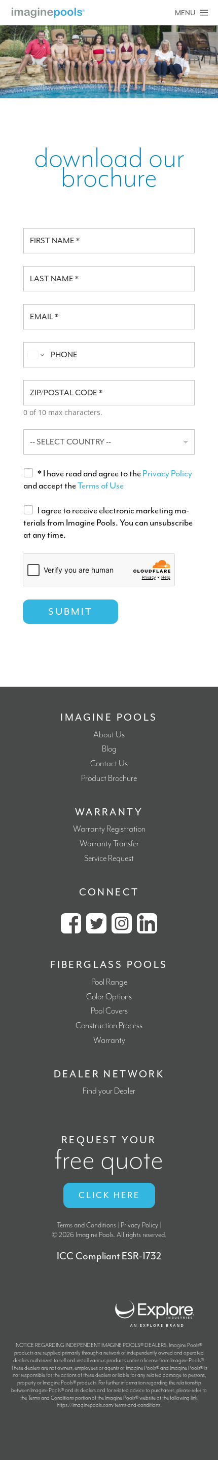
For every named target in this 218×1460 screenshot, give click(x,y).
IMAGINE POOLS (108, 717)
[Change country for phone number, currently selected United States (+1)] (35, 354)
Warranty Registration (109, 829)
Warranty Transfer (109, 844)
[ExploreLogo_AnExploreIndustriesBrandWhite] (154, 1299)
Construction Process (109, 1026)
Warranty (109, 1040)
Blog (109, 749)
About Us (109, 735)
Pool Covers (109, 1011)
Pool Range (109, 982)
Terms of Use (101, 485)
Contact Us (109, 764)
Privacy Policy (167, 473)
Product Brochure (109, 778)
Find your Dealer (109, 1091)
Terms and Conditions (86, 1225)
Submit (70, 612)
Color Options (109, 997)
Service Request (109, 859)
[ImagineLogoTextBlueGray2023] (48, 11)
